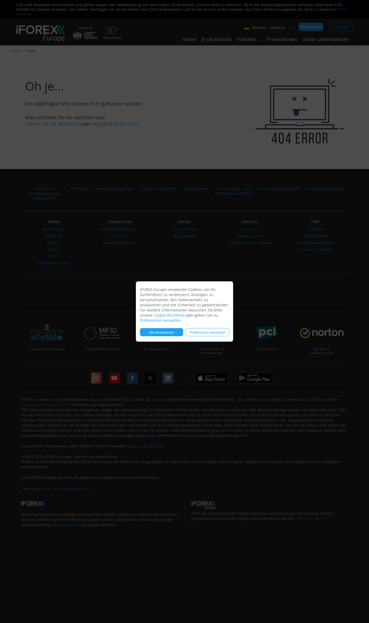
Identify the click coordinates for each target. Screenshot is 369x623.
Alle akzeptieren (161, 332)
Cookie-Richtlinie (169, 315)
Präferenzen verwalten (160, 320)
